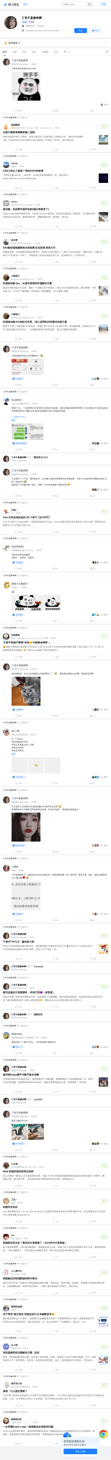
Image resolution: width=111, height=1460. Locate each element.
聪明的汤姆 (16, 1306)
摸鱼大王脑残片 (20, 583)
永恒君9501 (18, 546)
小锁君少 (15, 275)
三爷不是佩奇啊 (20, 60)
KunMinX (17, 399)
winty (14, 201)
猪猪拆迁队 (16, 1419)
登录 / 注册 (80, 1451)
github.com (19, 416)
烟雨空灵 (38, 1014)
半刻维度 (15, 635)
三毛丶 (14, 1199)
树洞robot (17, 1033)
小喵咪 (15, 866)
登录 (104, 4)
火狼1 (13, 509)
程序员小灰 (16, 1383)
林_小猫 (16, 730)
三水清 (14, 1164)
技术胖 (14, 240)
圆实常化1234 (41, 457)
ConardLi (38, 966)
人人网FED (16, 1271)
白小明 (14, 1345)
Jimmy (14, 163)
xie (12, 1235)
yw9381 (38, 1099)
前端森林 (15, 124)
